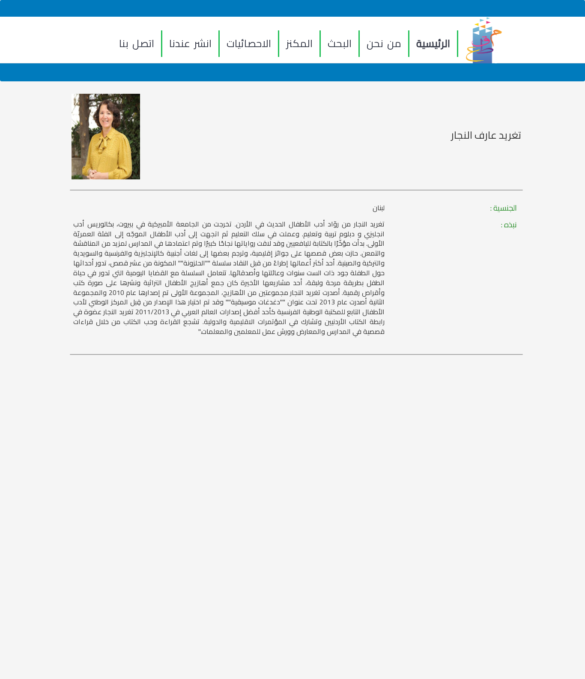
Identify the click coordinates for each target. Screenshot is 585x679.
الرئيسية (433, 43)
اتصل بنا (136, 43)
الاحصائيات (249, 43)
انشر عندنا (190, 43)
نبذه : (509, 224)
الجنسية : (503, 208)
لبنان (379, 208)
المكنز (299, 43)
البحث (340, 43)
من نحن (384, 43)
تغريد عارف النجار (486, 135)
